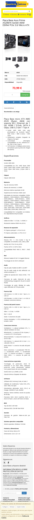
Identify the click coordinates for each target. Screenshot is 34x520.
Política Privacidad (9, 500)
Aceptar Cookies (21, 507)
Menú (7, 14)
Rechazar (12, 507)
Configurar (5, 507)
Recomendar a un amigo (11, 111)
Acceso (14, 14)
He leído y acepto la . (16, 489)
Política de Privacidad (11, 485)
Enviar (24, 493)
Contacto (22, 14)
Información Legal (24, 498)
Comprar (25, 95)
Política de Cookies (24, 500)
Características (9, 108)
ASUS (18, 72)
